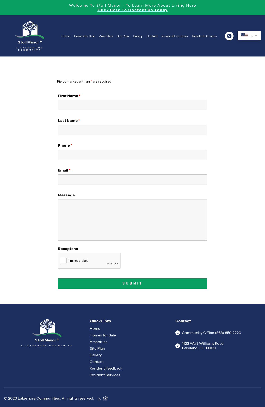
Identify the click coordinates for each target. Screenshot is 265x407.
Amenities (106, 36)
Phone (65, 145)
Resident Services (204, 36)
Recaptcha (68, 248)
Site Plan (123, 36)
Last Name (69, 120)
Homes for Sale (84, 36)
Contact (152, 36)
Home (65, 36)
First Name (69, 96)
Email (64, 170)
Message (66, 195)
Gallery (137, 36)
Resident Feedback (175, 36)
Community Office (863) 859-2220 (211, 332)
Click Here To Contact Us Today (133, 10)
